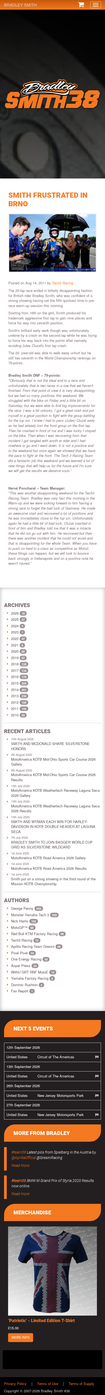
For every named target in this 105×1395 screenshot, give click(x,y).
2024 (15, 625)
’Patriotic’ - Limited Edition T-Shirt (41, 1320)
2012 (15, 702)
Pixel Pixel (22, 952)
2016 (15, 676)
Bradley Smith (20, 5)
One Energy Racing (29, 959)
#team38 (19, 1152)
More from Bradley (41, 1133)
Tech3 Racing (62, 282)
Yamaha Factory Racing (32, 978)
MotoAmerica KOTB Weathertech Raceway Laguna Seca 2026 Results (55, 808)
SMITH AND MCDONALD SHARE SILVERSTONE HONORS (50, 746)
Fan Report (22, 990)
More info (21, 1337)
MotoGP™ (22, 927)
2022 (15, 638)
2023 (15, 632)
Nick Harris (23, 921)
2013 (15, 695)
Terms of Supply (81, 1383)
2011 (15, 708)
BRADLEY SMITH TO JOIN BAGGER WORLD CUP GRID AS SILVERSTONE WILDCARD (52, 845)
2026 (15, 613)
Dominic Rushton (26, 984)
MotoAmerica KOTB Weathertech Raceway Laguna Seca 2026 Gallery (55, 793)
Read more (20, 1165)
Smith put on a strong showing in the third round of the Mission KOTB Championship (53, 881)
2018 (15, 663)
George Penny (26, 908)
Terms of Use (47, 1383)
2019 (15, 657)
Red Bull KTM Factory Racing (37, 933)
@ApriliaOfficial (24, 1157)
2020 (15, 651)
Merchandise (32, 1212)
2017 (15, 670)
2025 (15, 619)
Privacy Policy (15, 1383)
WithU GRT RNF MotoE (32, 972)
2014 (15, 689)
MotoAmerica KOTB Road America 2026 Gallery (48, 857)
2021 (15, 645)
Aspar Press (24, 965)
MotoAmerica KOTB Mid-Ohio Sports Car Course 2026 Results (53, 777)
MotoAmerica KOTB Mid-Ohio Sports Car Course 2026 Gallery (53, 762)
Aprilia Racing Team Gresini (36, 946)
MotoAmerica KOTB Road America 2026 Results (49, 868)
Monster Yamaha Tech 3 (34, 914)
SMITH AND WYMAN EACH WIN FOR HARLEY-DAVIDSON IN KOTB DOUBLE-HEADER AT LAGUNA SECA (53, 826)
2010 (15, 714)
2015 (15, 683)
